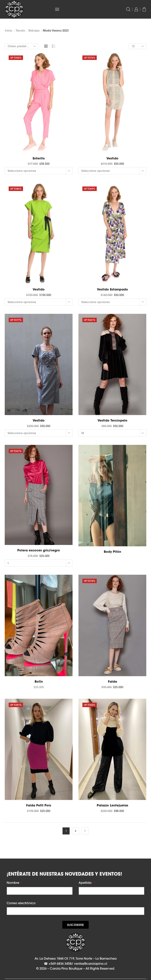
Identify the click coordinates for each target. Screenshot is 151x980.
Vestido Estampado (112, 289)
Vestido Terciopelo (112, 420)
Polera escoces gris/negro (38, 550)
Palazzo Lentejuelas (112, 805)
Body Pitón (112, 552)
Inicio (8, 30)
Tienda (20, 30)
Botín (39, 681)
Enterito (39, 158)
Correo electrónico (21, 903)
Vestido (112, 158)
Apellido (85, 883)
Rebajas (34, 30)
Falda (112, 681)
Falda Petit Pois (38, 805)
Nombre (13, 883)
